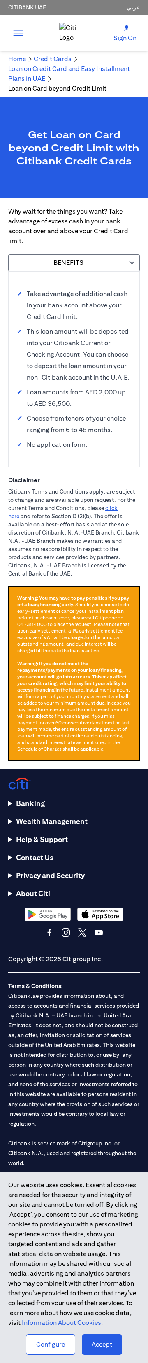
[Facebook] (49, 932)
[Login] (127, 28)
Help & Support (42, 839)
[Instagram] (66, 932)
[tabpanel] (74, 369)
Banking (30, 803)
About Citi (33, 893)
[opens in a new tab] (48, 914)
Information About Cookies (61, 1323)
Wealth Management (52, 821)
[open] (18, 33)
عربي (133, 7)
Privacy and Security (50, 875)
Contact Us (34, 857)
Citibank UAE (27, 7)
